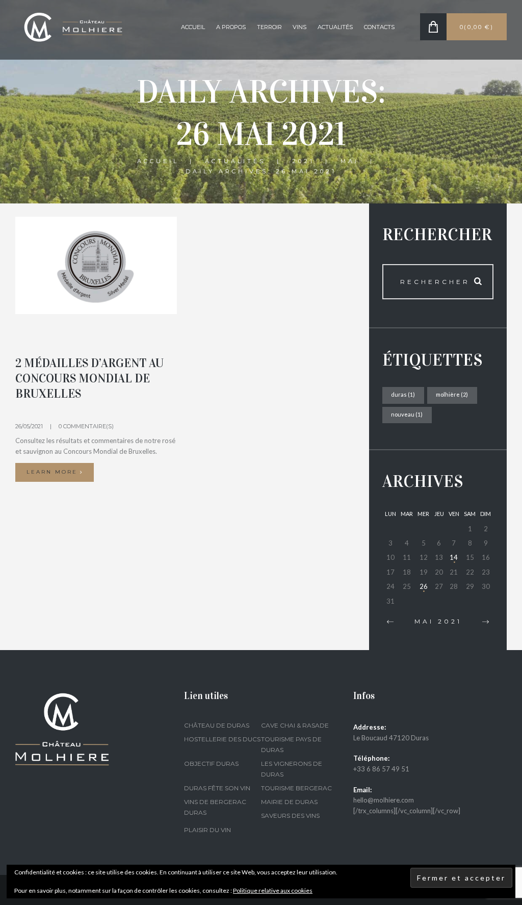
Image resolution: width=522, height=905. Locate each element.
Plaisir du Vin (207, 830)
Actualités (335, 27)
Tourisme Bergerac (296, 788)
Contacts (379, 27)
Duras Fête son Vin (217, 788)
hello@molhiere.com (383, 800)
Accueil (193, 27)
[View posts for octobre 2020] (390, 621)
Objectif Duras (211, 763)
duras (403, 394)
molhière (452, 394)
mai (350, 161)
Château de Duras (216, 725)
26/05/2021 (29, 426)
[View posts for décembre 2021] (485, 621)
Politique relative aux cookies (272, 890)
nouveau (407, 414)
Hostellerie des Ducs (222, 739)
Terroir (269, 27)
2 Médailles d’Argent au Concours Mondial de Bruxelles (89, 378)
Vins (299, 27)
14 (454, 557)
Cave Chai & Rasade (295, 725)
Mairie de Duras (289, 802)
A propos (231, 27)
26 (424, 586)
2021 (303, 161)
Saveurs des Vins (290, 815)
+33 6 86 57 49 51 (381, 769)
